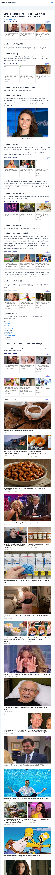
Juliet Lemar (8, 339)
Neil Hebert (8, 325)
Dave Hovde (8, 323)
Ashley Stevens (9, 332)
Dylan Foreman (9, 328)
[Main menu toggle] (52, 2)
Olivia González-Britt (10, 335)
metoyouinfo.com (8, 3)
